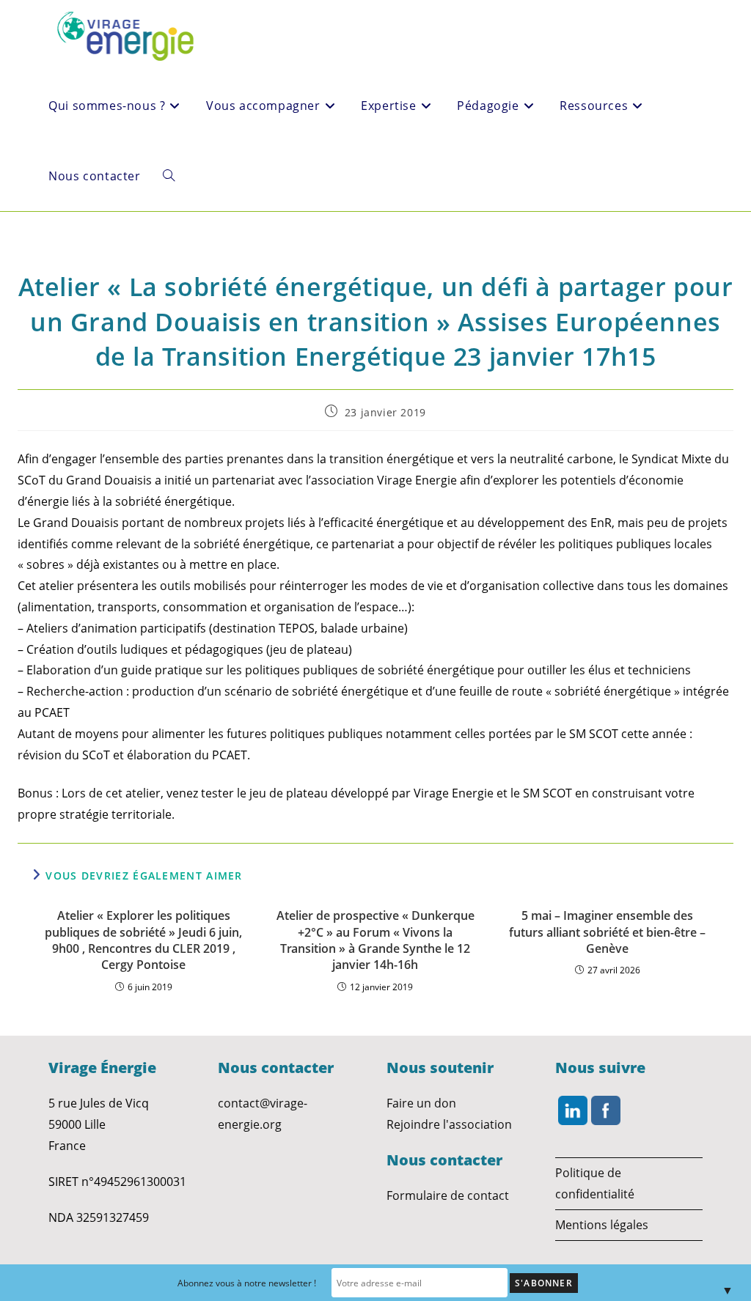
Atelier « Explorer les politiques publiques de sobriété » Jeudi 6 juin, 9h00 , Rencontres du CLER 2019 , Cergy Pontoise (143, 940)
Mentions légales (601, 1225)
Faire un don (421, 1103)
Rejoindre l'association (449, 1124)
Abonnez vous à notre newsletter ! (246, 1283)
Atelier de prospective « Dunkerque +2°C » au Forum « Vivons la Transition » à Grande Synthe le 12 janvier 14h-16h (375, 940)
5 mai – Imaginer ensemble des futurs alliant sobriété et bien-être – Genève (607, 932)
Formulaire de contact (448, 1195)
